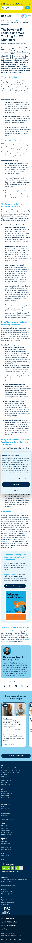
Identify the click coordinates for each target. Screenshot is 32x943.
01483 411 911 (7, 892)
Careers (3, 853)
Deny (16, 490)
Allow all (16, 484)
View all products (6, 776)
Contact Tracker (6, 830)
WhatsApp (5, 904)
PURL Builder (5, 828)
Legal (2, 859)
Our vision (4, 791)
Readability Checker (7, 832)
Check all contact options (8, 885)
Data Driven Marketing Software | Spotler (6, 16)
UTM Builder (5, 826)
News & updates (6, 843)
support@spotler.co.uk (10, 894)
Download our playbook (11, 574)
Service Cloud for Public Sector (10, 772)
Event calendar (5, 813)
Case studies (5, 809)
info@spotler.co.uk (8, 902)
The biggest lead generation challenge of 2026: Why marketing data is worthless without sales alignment (14, 725)
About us (4, 841)
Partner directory (6, 847)
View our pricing (6, 780)
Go (28, 8)
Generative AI (5, 796)
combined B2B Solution (11, 631)
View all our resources (7, 819)
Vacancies (5, 855)
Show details (22, 479)
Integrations (5, 774)
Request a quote (6, 785)
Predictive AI (5, 798)
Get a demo (4, 782)
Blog (2, 807)
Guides (3, 811)
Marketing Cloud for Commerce (10, 770)
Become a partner (6, 849)
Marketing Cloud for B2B (8, 768)
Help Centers (5, 815)
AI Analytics (4, 800)
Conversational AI (6, 793)
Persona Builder (6, 834)
